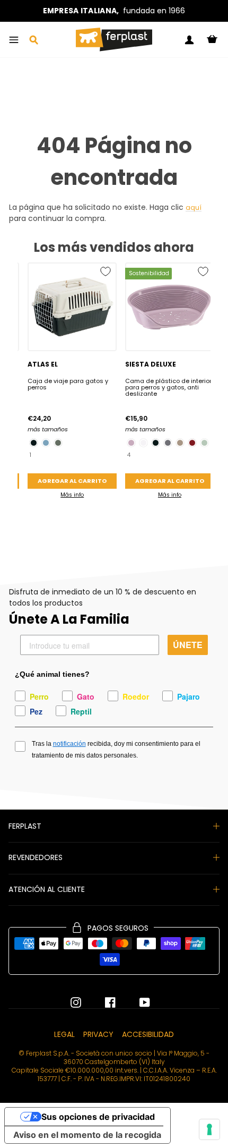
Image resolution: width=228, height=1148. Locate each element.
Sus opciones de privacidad (98, 1116)
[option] (114, 10)
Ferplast (24, 826)
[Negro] (34, 443)
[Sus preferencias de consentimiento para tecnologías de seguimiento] (209, 1129)
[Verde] (58, 443)
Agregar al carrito (72, 481)
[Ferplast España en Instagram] (76, 1002)
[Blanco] (143, 443)
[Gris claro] (204, 443)
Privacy (98, 1034)
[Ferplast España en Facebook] (102, 1002)
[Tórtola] (180, 443)
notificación (69, 743)
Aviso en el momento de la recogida (87, 1134)
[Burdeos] (192, 443)
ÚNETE (188, 645)
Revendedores (35, 857)
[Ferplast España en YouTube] (137, 1002)
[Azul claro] (46, 443)
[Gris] (168, 443)
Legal (64, 1034)
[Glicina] (131, 443)
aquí (193, 208)
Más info (72, 495)
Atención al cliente (46, 889)
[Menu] (14, 40)
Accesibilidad (148, 1034)
